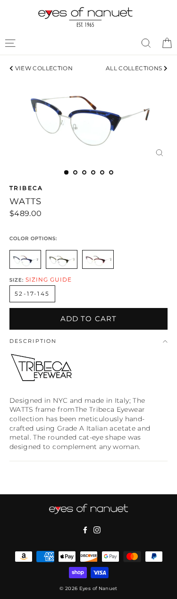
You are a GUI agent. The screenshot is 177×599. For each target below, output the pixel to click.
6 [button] (111, 172)
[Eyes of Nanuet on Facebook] (85, 529)
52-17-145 (32, 293)
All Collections (135, 68)
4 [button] (93, 172)
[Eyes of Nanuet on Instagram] (97, 529)
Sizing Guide (48, 279)
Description (33, 341)
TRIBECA (26, 187)
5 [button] (102, 172)
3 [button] (84, 172)
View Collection (43, 68)
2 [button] (75, 172)
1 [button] (66, 172)
